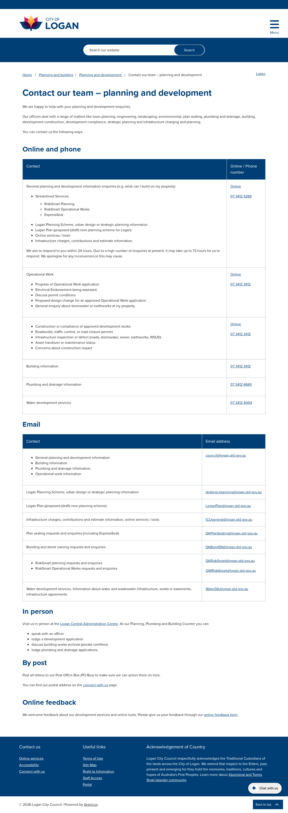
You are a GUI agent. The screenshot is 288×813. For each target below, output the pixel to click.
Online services (31, 758)
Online (235, 186)
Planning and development (100, 74)
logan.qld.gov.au (235, 588)
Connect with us (32, 771)
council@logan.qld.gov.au (226, 455)
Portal (87, 784)
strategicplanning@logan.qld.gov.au (234, 492)
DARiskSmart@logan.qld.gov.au (230, 560)
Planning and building (56, 74)
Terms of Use (93, 758)
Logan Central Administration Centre (89, 623)
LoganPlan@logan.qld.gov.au (228, 505)
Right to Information (98, 771)
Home (27, 74)
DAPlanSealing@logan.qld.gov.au (232, 533)
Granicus (91, 804)
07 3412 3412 (240, 284)
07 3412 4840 (241, 384)
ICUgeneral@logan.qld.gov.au (229, 519)
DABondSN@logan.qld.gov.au (229, 547)
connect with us (95, 685)
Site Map (90, 765)
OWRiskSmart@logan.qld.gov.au (231, 570)
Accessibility (29, 765)
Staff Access (92, 778)
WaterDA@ (214, 588)
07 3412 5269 (241, 196)
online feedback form (220, 714)
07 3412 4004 (241, 402)
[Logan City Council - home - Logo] (49, 23)
